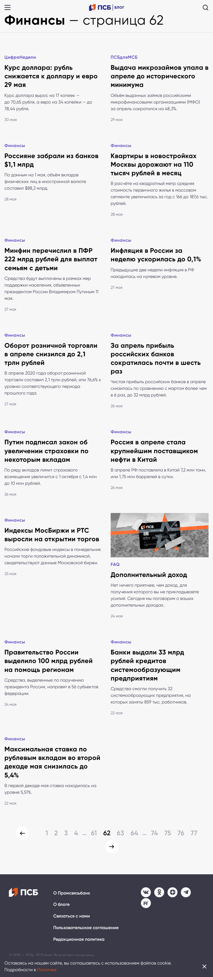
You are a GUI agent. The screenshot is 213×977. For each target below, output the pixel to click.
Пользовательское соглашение (86, 927)
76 (181, 833)
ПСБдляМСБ (124, 57)
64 (134, 833)
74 (154, 833)
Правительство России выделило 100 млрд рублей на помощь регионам (48, 661)
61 (94, 833)
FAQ (115, 564)
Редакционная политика (79, 939)
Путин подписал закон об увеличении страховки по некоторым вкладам (46, 450)
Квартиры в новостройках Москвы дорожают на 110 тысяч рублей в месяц (154, 164)
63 (120, 833)
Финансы (14, 145)
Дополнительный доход (149, 575)
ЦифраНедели (20, 57)
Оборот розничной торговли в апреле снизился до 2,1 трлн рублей (50, 354)
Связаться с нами (71, 916)
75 (167, 833)
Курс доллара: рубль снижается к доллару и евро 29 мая (51, 76)
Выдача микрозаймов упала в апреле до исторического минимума (160, 76)
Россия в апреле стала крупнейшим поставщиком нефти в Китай (154, 450)
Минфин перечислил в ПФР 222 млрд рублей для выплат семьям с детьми (50, 259)
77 (194, 833)
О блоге (61, 904)
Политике (47, 969)
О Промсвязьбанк (71, 893)
